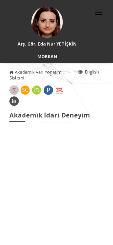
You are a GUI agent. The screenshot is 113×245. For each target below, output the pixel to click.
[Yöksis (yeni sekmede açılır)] (59, 90)
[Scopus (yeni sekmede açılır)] (25, 90)
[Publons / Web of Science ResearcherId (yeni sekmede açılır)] (48, 90)
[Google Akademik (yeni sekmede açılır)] (14, 90)
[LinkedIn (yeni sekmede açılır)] (14, 101)
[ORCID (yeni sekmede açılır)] (36, 90)
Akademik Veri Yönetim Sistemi (35, 75)
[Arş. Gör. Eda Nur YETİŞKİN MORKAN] (47, 22)
